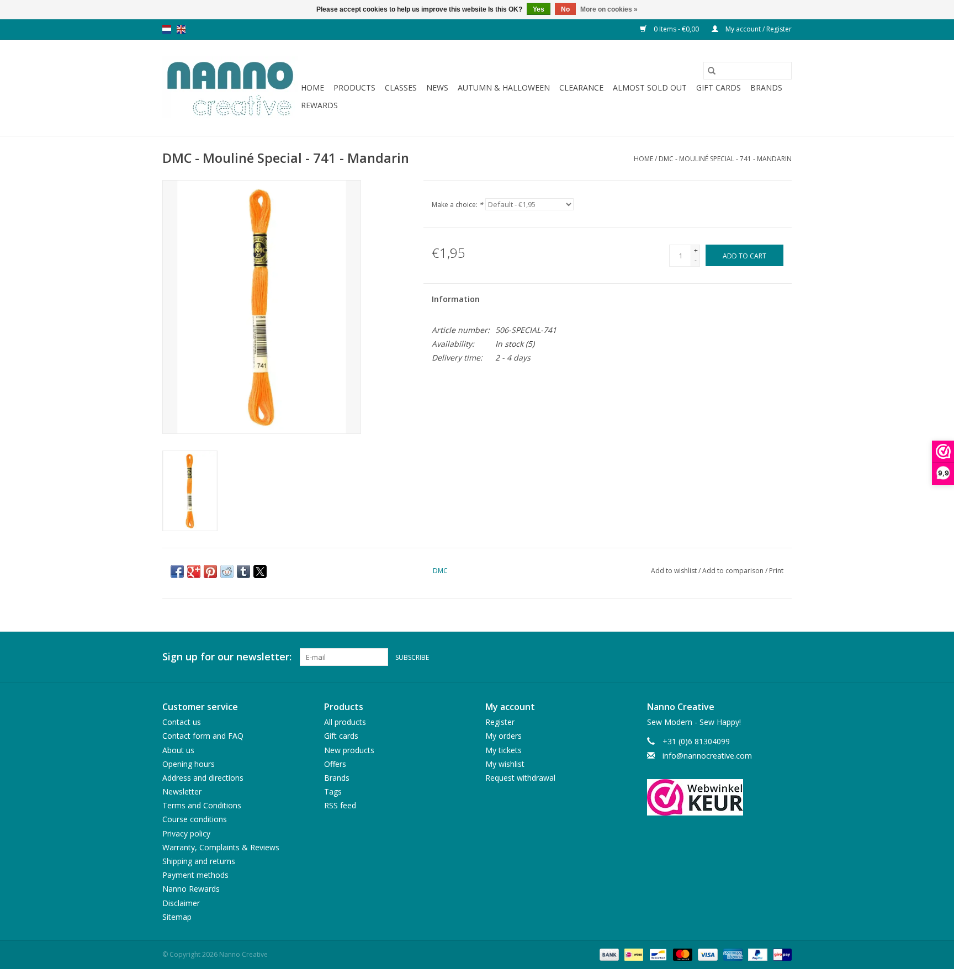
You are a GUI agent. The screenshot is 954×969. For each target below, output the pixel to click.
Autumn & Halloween (504, 87)
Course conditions (194, 819)
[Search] (711, 71)
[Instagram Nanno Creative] (783, 657)
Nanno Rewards (191, 888)
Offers (335, 764)
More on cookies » (609, 9)
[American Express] (731, 954)
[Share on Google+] (193, 571)
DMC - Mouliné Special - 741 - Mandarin (725, 158)
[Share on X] (260, 571)
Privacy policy (186, 833)
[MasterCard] (681, 954)
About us (178, 750)
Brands (766, 87)
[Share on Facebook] (177, 571)
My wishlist (504, 764)
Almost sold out (650, 87)
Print (776, 570)
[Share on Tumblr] (243, 571)
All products (345, 722)
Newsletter (182, 791)
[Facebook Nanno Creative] (743, 657)
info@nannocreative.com (707, 755)
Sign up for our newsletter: (227, 657)
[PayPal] (756, 954)
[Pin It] (210, 571)
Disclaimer (181, 903)
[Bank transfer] (608, 954)
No (565, 9)
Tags (333, 791)
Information (456, 299)
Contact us (181, 722)
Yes (538, 9)
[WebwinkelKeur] (719, 797)
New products (349, 750)
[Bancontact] (657, 954)
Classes (401, 87)
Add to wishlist (674, 570)
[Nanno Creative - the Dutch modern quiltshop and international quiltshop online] (230, 87)
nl (166, 29)
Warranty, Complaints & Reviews (220, 847)
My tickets (503, 750)
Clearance (581, 87)
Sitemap (177, 917)
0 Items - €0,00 (676, 29)
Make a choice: (457, 204)
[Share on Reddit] (227, 571)
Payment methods (195, 875)
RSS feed (340, 805)
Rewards (319, 105)
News (437, 87)
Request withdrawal (520, 777)
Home (312, 87)
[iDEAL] (633, 954)
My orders (503, 735)
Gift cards (718, 87)
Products (354, 87)
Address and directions (202, 777)
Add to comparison (733, 570)
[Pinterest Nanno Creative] (763, 657)
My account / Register (758, 29)
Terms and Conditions (201, 805)
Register (500, 722)
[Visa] (706, 954)
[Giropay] (780, 954)
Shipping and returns (198, 861)
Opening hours (188, 764)
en (181, 29)
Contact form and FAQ (202, 735)
